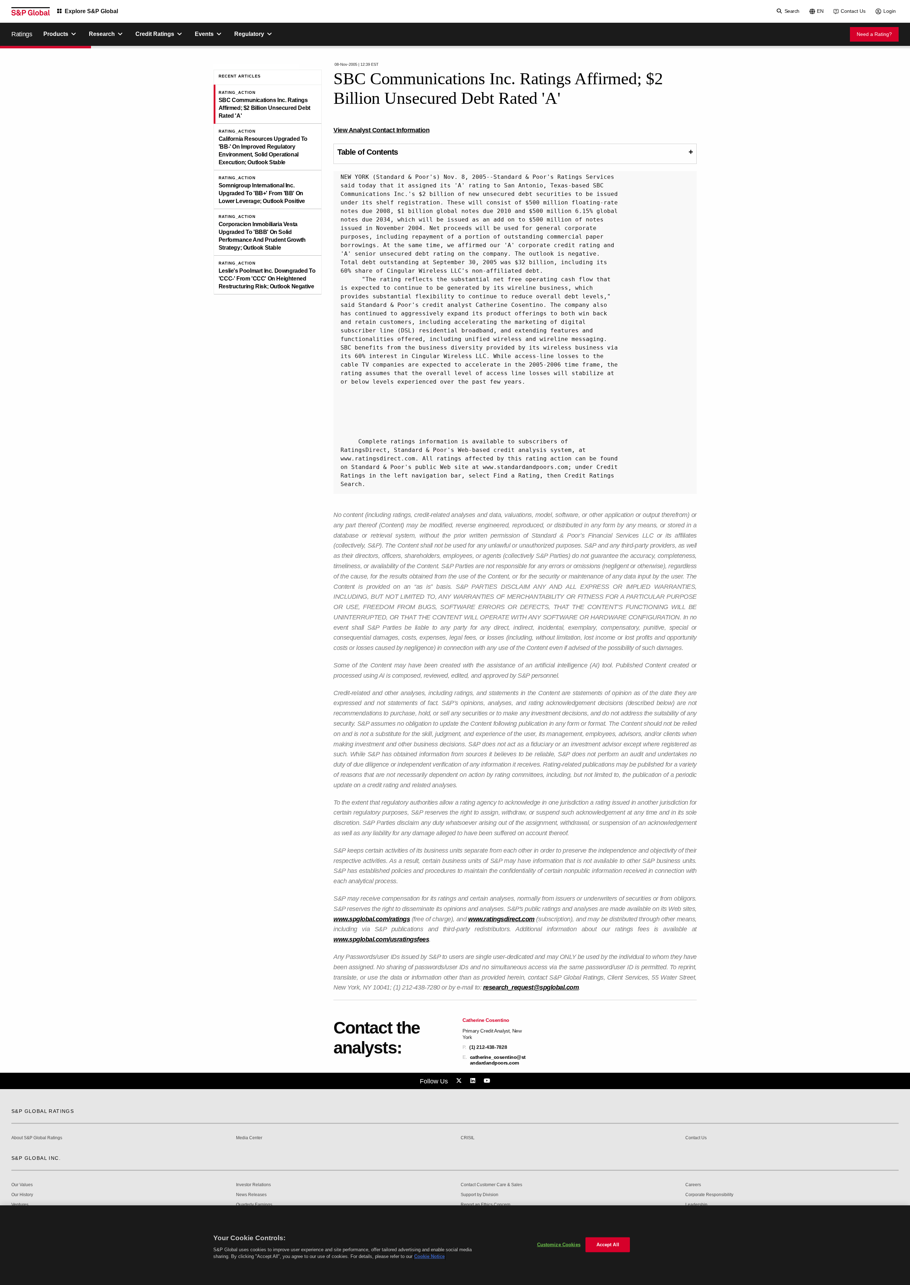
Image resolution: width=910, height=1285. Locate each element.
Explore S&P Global (91, 11)
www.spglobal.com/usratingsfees (381, 939)
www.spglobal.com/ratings (371, 919)
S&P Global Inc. (36, 1158)
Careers (693, 1185)
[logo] (30, 11)
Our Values (22, 1185)
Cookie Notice (429, 1256)
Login (889, 11)
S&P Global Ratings (42, 1111)
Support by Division (479, 1195)
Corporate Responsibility (709, 1195)
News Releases (251, 1195)
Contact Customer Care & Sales (491, 1185)
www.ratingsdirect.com (501, 919)
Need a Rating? (874, 34)
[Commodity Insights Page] (460, 1081)
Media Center (249, 1138)
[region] (455, 1245)
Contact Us (853, 11)
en (820, 11)
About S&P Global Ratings (36, 1138)
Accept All (607, 1244)
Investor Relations (253, 1185)
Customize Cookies (558, 1244)
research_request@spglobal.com (531, 987)
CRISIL (468, 1138)
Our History (22, 1195)
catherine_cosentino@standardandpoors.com (498, 1060)
